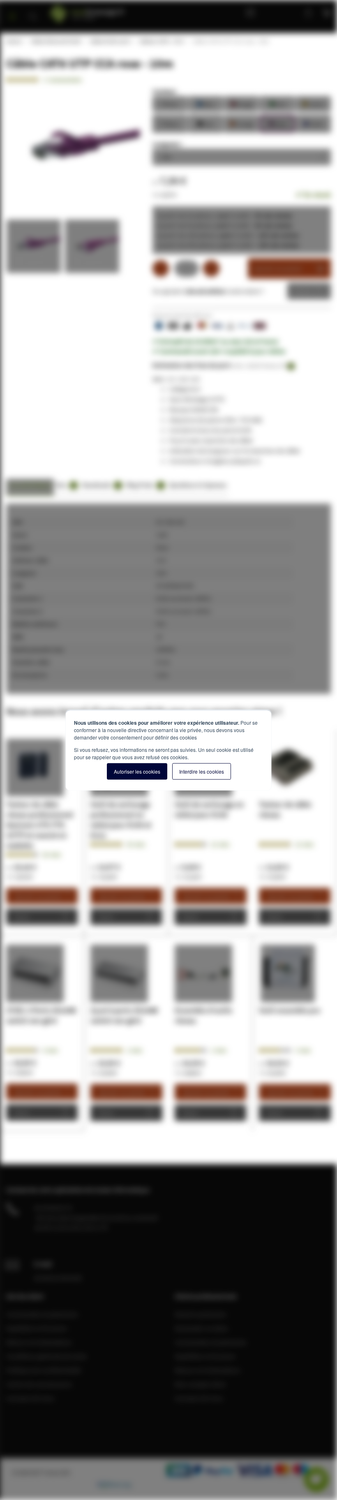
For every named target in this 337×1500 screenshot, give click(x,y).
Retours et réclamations (39, 1342)
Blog (252, 12)
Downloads (100, 485)
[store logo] (105, 11)
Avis (65, 485)
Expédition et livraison (36, 1328)
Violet (313, 123)
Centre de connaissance (39, 1384)
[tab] (30, 487)
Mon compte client (200, 1384)
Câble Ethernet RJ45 (55, 41)
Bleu (205, 103)
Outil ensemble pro (289, 1010)
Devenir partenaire (200, 1314)
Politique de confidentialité (43, 1370)
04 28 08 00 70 (53, 1208)
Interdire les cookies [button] (201, 770)
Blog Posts (144, 485)
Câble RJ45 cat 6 (109, 41)
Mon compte (281, 12)
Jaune (313, 103)
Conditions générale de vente (46, 1356)
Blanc (170, 123)
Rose (277, 123)
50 (136, 844)
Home (13, 41)
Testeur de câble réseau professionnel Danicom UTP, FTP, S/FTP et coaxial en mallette (39, 825)
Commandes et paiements (42, 1314)
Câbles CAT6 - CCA (161, 41)
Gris (170, 103)
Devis (302, 291)
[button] (35, 248)
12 (220, 844)
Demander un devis (201, 1328)
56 (51, 854)
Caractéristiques (30, 485)
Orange (242, 123)
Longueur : (167, 144)
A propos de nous (30, 1398)
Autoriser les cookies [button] (137, 770)
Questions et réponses (197, 485)
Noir (205, 123)
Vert (278, 103)
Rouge (241, 103)
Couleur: (164, 91)
